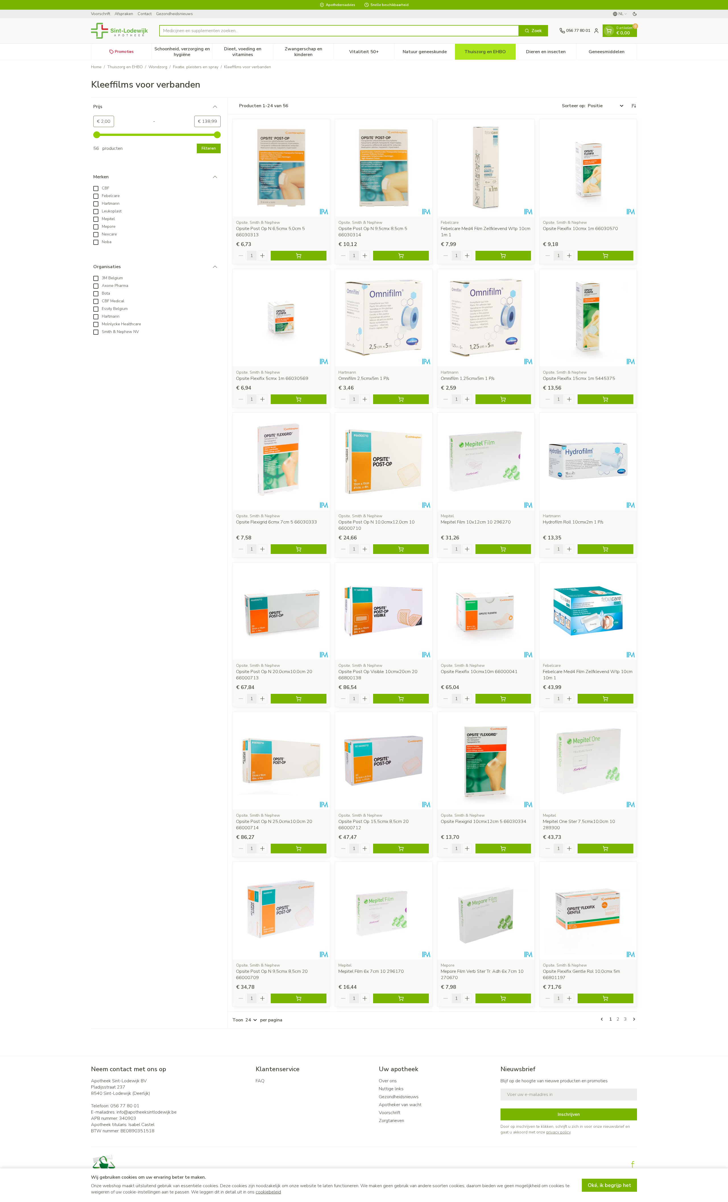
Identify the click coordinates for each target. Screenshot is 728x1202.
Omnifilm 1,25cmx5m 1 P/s (468, 378)
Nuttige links (391, 1089)
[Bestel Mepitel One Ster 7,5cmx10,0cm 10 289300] (605, 848)
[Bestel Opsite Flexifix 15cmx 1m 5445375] (605, 399)
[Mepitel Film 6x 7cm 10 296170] (383, 910)
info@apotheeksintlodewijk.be (147, 1112)
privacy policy (558, 1132)
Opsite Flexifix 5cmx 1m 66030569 (272, 378)
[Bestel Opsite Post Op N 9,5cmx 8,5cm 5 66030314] (401, 255)
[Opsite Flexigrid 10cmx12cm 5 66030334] (486, 760)
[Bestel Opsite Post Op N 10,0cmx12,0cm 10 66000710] (401, 549)
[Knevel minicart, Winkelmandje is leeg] (609, 31)
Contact (145, 13)
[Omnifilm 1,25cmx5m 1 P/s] (486, 317)
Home (96, 67)
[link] (603, 1019)
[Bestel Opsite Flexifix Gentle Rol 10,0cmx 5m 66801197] (605, 998)
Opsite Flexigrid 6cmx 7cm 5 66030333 (276, 522)
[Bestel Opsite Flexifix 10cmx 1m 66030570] (605, 255)
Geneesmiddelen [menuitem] (613, 53)
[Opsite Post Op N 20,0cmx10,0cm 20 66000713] (281, 611)
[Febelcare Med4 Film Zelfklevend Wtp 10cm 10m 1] (588, 611)
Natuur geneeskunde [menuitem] (429, 53)
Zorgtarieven (391, 1121)
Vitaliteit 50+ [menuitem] (371, 53)
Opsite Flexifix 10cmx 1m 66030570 (580, 228)
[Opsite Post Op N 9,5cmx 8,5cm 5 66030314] (383, 167)
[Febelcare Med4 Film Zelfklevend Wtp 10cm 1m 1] (486, 167)
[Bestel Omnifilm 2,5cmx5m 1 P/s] (401, 399)
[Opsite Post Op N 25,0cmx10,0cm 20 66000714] (281, 760)
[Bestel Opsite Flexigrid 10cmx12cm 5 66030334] (503, 848)
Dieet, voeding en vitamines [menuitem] (248, 52)
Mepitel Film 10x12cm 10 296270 (476, 522)
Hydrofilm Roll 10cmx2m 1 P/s (573, 522)
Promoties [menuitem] (124, 51)
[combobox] (339, 30)
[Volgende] (633, 1019)
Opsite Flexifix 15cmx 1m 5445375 (579, 378)
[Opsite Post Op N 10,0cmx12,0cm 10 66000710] (383, 461)
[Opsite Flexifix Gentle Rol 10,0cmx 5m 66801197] (588, 910)
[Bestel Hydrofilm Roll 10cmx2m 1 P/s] (605, 549)
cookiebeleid (268, 1192)
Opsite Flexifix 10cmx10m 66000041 (479, 672)
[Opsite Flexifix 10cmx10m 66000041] (486, 611)
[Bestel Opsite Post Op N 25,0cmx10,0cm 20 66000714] (298, 848)
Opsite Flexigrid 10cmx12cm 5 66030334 (483, 821)
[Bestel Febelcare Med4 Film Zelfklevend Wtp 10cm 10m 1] (605, 699)
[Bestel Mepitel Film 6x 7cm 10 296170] (401, 998)
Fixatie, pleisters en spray (195, 67)
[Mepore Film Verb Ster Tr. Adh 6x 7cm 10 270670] (486, 910)
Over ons (388, 1081)
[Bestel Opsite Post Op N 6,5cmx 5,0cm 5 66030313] (298, 255)
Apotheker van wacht (400, 1105)
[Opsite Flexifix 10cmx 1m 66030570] (588, 167)
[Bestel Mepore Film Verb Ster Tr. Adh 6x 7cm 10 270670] (503, 998)
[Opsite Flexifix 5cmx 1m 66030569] (281, 317)
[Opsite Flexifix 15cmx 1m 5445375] (588, 317)
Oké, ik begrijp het (609, 1185)
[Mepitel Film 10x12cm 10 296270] (486, 461)
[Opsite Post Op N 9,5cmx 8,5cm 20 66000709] (281, 910)
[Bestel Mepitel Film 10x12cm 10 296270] (503, 549)
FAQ (260, 1081)
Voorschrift (100, 13)
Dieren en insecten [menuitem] (551, 53)
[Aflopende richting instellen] (633, 106)
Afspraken (124, 13)
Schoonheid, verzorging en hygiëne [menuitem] (183, 52)
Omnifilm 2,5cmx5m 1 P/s (363, 378)
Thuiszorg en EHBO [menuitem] (489, 53)
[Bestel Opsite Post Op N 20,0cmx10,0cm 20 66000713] (298, 699)
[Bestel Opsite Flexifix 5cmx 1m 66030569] (298, 399)
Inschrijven (569, 1114)
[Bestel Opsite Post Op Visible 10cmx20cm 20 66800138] (401, 699)
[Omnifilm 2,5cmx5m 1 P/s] (383, 317)
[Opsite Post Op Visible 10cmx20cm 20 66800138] (383, 611)
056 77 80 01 (124, 1106)
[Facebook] (632, 1164)
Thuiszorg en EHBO (125, 67)
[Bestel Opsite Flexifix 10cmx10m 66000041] (503, 699)
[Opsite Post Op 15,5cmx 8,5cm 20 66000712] (383, 760)
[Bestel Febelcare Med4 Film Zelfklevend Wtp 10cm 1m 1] (503, 255)
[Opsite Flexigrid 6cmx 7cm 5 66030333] (281, 461)
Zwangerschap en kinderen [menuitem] (309, 52)
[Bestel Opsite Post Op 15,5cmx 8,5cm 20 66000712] (401, 848)
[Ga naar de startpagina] (119, 31)
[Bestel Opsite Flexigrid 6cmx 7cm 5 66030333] (298, 549)
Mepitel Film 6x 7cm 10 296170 (371, 971)
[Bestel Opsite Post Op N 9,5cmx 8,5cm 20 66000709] (298, 998)
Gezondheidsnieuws (174, 13)
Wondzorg (157, 67)
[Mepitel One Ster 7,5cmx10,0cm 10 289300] (588, 760)
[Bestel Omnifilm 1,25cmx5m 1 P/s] (503, 399)
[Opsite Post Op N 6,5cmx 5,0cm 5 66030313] (281, 167)
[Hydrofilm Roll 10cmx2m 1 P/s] (588, 461)
